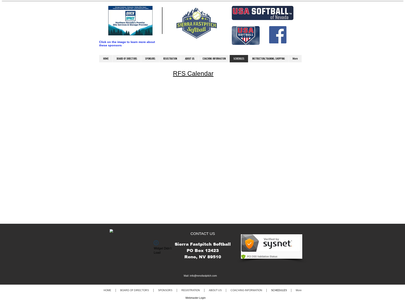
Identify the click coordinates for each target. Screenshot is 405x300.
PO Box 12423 (203, 250)
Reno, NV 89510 (202, 256)
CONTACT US (202, 234)
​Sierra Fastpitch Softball (203, 244)
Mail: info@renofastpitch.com (200, 275)
